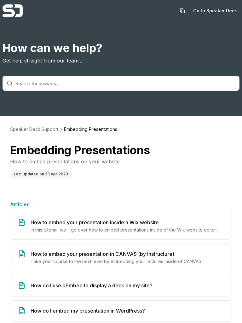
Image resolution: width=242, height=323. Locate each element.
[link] (90, 129)
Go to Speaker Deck (215, 10)
